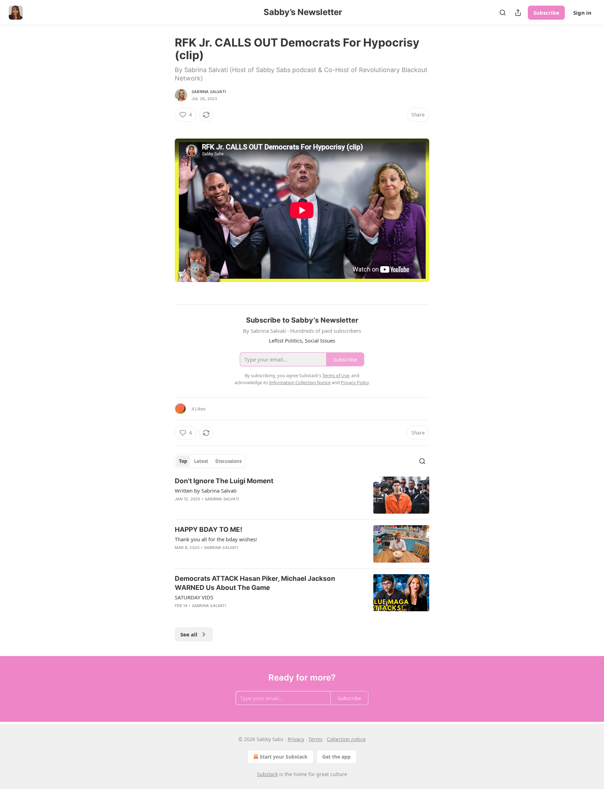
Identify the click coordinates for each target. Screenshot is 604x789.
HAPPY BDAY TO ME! (208, 530)
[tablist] (210, 461)
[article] (302, 495)
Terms (315, 739)
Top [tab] (183, 461)
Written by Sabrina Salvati (206, 490)
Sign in (582, 12)
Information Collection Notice (300, 382)
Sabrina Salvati (209, 91)
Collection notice (346, 739)
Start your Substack (284, 756)
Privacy (296, 739)
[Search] (503, 13)
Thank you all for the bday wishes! (216, 539)
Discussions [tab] (228, 461)
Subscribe (546, 12)
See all (188, 634)
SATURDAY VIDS (194, 597)
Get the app (336, 756)
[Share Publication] (518, 13)
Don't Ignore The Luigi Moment (224, 481)
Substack (267, 774)
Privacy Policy (355, 382)
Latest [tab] (201, 461)
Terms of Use (335, 375)
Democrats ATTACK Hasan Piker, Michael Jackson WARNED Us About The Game (255, 583)
